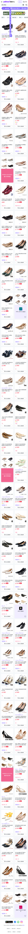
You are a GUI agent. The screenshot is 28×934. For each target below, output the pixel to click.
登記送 (10, 11)
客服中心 (8, 928)
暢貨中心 (10, 14)
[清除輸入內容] (23, 5)
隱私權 (14, 931)
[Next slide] (12, 26)
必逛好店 (10, 25)
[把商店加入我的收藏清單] (25, 317)
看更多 (10, 35)
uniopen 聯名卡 (16, 8)
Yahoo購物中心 (9, 2)
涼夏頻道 (10, 22)
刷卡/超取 (10, 28)
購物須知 (19, 928)
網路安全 (9, 931)
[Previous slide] (2, 26)
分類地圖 (18, 931)
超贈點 (25, 8)
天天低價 (10, 19)
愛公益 (10, 33)
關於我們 (13, 928)
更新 (23, 925)
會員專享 (10, 30)
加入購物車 (8, 44)
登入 (20, 1)
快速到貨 (10, 17)
